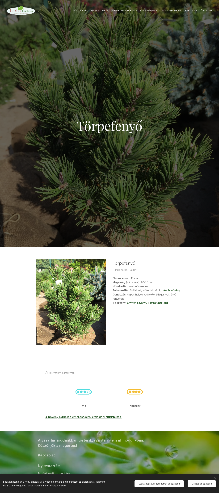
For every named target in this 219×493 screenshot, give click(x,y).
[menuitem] (81, 10)
